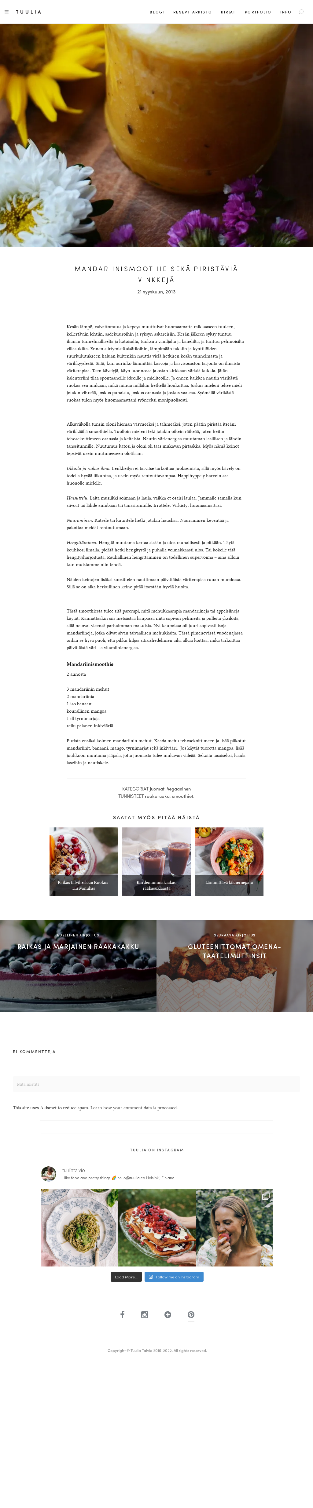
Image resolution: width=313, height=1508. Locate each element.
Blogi (157, 12)
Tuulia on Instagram (157, 1150)
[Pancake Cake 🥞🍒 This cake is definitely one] (157, 1227)
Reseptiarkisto (192, 12)
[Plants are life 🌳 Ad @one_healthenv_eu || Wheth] (234, 1227)
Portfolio (258, 12)
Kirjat (228, 12)
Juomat (157, 788)
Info (286, 12)
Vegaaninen (179, 788)
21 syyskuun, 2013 (156, 291)
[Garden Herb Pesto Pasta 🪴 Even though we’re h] (79, 1227)
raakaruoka (157, 796)
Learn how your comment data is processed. (134, 1107)
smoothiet (182, 796)
